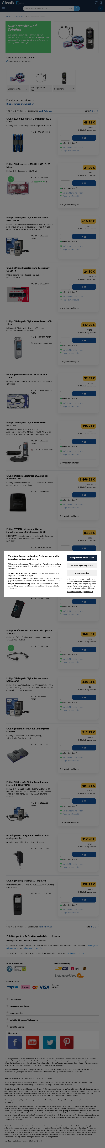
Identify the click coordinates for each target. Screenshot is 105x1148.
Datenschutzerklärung (75, 592)
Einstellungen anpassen (82, 565)
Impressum (88, 592)
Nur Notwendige (82, 573)
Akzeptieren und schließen (82, 557)
